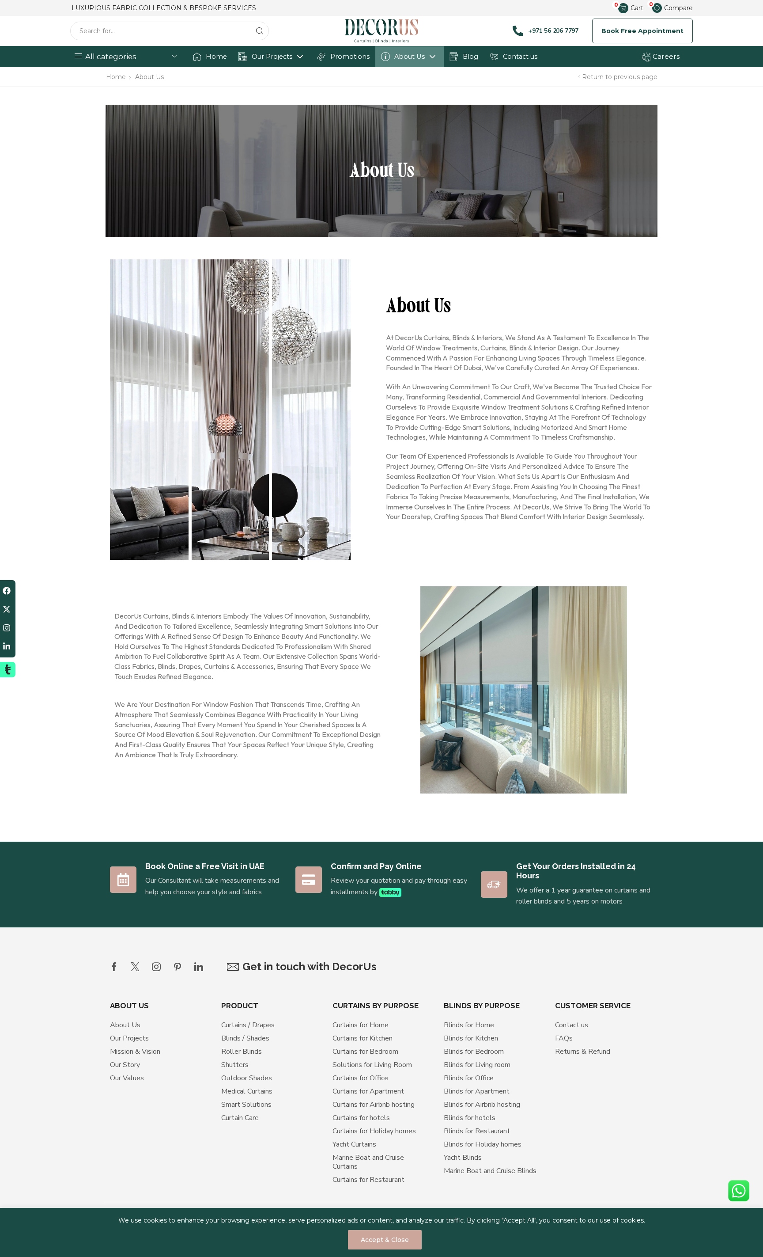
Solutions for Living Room (372, 1065)
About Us (409, 57)
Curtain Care (240, 1118)
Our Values (127, 1078)
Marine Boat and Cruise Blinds (490, 1171)
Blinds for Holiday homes (482, 1144)
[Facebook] (114, 966)
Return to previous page (619, 77)
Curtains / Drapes (248, 1025)
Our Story (125, 1065)
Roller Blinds (241, 1051)
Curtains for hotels (361, 1118)
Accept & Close (385, 1240)
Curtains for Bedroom (365, 1051)
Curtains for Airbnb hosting (373, 1104)
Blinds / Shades (245, 1038)
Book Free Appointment (642, 31)
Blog (470, 57)
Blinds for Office (469, 1078)
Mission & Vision (135, 1051)
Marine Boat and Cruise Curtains (368, 1162)
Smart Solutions (246, 1104)
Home (216, 57)
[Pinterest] (177, 966)
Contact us (520, 57)
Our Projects (272, 57)
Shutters (235, 1065)
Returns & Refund (582, 1051)
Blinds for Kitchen (471, 1038)
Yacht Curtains (354, 1144)
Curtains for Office (360, 1078)
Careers (665, 56)
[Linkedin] (198, 966)
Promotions (350, 57)
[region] (381, 1232)
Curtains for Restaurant (368, 1180)
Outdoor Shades (246, 1078)
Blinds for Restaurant (477, 1131)
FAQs (564, 1038)
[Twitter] (135, 966)
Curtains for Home (360, 1025)
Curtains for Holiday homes (374, 1131)
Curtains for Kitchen (362, 1038)
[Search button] (259, 31)
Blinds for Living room (477, 1065)
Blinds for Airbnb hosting (482, 1104)
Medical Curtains (246, 1091)
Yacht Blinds (463, 1157)
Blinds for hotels (469, 1118)
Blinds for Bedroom (474, 1051)
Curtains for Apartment (368, 1091)
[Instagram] (156, 966)
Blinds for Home (469, 1025)
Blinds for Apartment (477, 1091)
